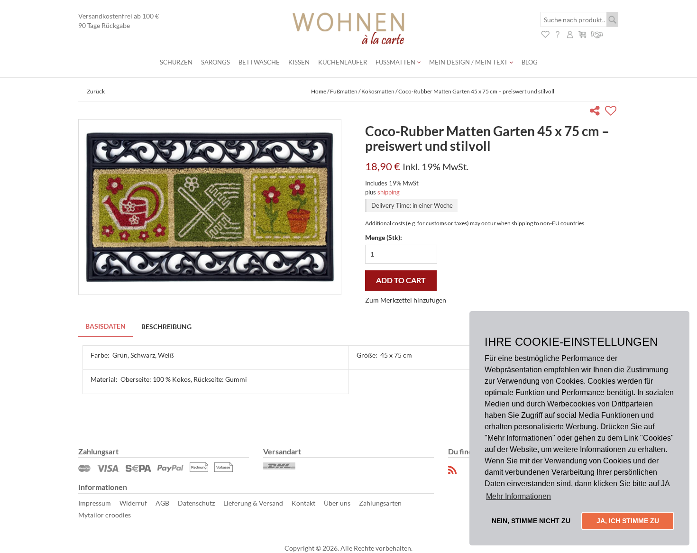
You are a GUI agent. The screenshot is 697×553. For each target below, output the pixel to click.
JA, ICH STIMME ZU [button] (627, 521)
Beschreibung (166, 327)
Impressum (94, 503)
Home (318, 91)
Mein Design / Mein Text (469, 62)
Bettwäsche (259, 62)
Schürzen (176, 62)
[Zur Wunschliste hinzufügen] (612, 112)
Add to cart (401, 280)
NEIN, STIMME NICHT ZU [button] (531, 521)
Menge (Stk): (383, 237)
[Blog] (453, 470)
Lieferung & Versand (253, 503)
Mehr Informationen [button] (518, 496)
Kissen (299, 62)
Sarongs (215, 62)
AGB (162, 503)
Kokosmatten (377, 91)
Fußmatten (396, 62)
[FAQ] (557, 33)
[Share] (597, 112)
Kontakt (303, 503)
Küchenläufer (342, 62)
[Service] (597, 33)
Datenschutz (196, 503)
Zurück (96, 91)
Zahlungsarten (380, 503)
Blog (530, 62)
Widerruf (133, 503)
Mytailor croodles (104, 515)
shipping (388, 192)
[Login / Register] (570, 33)
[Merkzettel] (545, 33)
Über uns (337, 503)
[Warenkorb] (582, 33)
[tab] (106, 327)
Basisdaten (105, 326)
